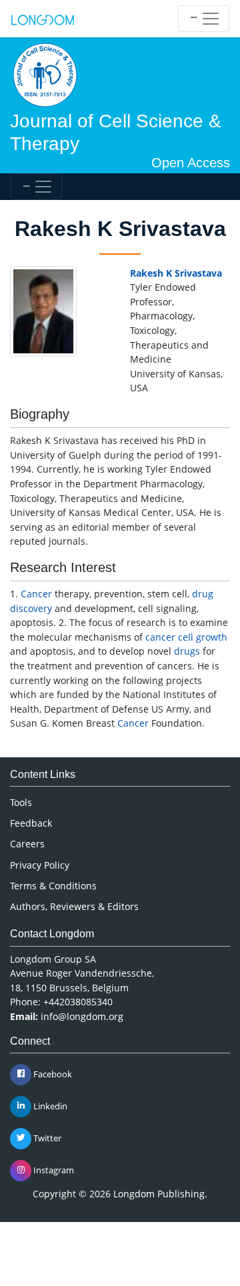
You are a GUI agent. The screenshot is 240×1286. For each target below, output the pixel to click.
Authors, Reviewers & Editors (74, 906)
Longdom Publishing (159, 1193)
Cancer (36, 593)
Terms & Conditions (53, 885)
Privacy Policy (39, 865)
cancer (160, 637)
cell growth (202, 637)
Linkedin (49, 1105)
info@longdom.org (82, 1016)
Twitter (46, 1137)
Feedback (31, 823)
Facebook (51, 1073)
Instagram (52, 1169)
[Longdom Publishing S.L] (43, 18)
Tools (21, 802)
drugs (187, 651)
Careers (27, 843)
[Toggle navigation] (203, 18)
